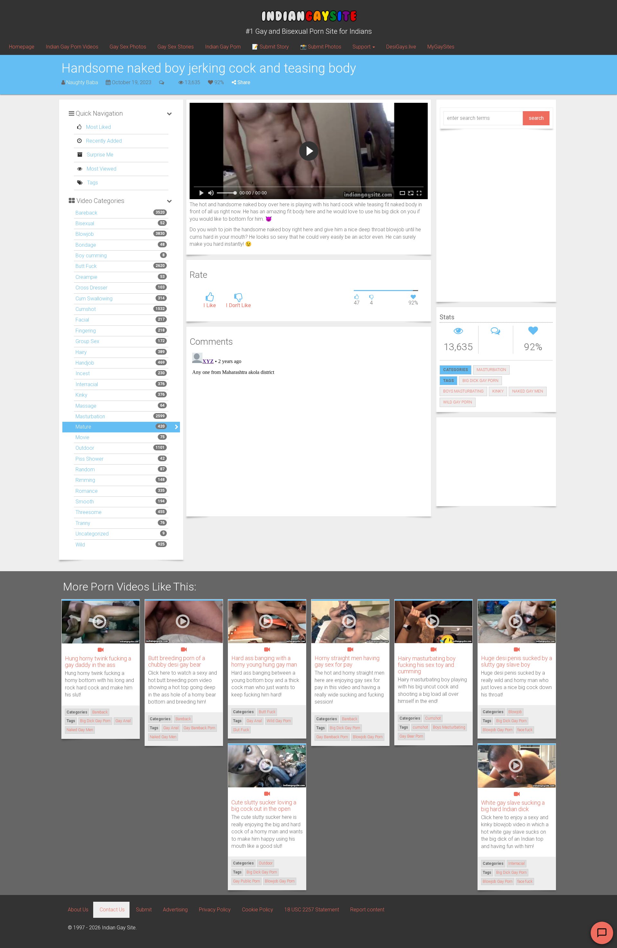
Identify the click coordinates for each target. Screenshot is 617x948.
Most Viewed (100, 169)
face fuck (524, 730)
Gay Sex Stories (175, 47)
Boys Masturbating (463, 391)
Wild (80, 545)
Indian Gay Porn (223, 47)
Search (536, 118)
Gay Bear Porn (411, 736)
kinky (498, 391)
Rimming (85, 480)
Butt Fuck (86, 266)
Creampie (86, 277)
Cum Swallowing (94, 299)
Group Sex (87, 341)
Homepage (21, 47)
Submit (144, 910)
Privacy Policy (215, 910)
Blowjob (85, 234)
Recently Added (103, 141)
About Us (78, 910)
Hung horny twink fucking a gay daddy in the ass (98, 661)
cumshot (420, 727)
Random (85, 469)
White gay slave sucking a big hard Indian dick (513, 805)
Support (362, 47)
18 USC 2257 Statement (311, 910)
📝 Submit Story (270, 47)
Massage (86, 406)
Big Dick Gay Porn (480, 380)
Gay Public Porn (246, 881)
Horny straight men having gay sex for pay (347, 661)
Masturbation (90, 416)
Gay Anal (123, 721)
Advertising (175, 910)
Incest (83, 373)
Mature (83, 427)
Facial (82, 320)
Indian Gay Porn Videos (72, 47)
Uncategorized (92, 534)
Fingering (86, 331)
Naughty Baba (82, 82)
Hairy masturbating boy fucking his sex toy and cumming (427, 665)
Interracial (87, 384)
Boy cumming (91, 256)
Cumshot (86, 309)
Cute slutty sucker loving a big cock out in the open (263, 805)
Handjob (85, 363)
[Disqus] (309, 430)
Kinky (81, 395)
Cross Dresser (91, 288)
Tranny (83, 523)
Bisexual (85, 223)
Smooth (85, 502)
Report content (367, 910)
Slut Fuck (241, 730)
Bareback (86, 213)
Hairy (81, 352)
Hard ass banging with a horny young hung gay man (264, 661)
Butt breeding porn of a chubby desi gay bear (176, 661)
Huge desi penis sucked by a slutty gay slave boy (516, 661)
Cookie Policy (257, 910)
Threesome (89, 512)
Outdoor (85, 448)
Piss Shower (89, 459)
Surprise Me (99, 155)
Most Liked (98, 127)
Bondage (86, 245)
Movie (82, 437)
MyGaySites (440, 47)
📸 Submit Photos (320, 47)
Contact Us (112, 910)
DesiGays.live (401, 47)
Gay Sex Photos (128, 47)
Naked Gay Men (527, 391)
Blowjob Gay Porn (368, 737)
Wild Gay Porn (457, 402)
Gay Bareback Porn (199, 728)
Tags (92, 183)
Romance (87, 491)
